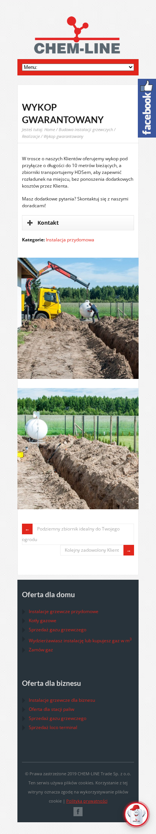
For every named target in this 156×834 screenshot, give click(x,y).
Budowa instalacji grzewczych (86, 129)
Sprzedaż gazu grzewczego (57, 629)
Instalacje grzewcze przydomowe (63, 611)
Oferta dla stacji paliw (51, 709)
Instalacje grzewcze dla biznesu (62, 700)
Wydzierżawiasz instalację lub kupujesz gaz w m (80, 640)
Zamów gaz (41, 649)
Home (49, 129)
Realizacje (31, 136)
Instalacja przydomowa (70, 239)
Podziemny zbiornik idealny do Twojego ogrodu (71, 534)
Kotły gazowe (42, 620)
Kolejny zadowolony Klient (92, 550)
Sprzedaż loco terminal (53, 727)
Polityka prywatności (87, 801)
